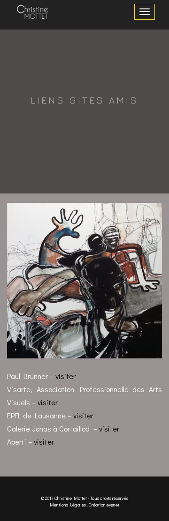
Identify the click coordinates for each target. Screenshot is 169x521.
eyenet (113, 505)
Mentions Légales (68, 505)
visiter (65, 376)
